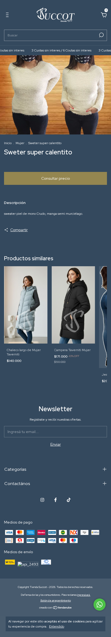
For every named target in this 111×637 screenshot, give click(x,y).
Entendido (56, 626)
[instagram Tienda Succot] (42, 500)
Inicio (8, 143)
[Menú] (8, 16)
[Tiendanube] (55, 608)
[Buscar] (101, 35)
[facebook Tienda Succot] (55, 500)
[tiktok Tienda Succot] (69, 500)
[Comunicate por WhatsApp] (99, 604)
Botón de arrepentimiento (55, 600)
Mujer (20, 143)
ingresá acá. (84, 595)
